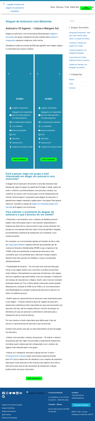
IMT (11, 359)
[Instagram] (7, 393)
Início (53, 7)
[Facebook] (3, 393)
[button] (9, 74)
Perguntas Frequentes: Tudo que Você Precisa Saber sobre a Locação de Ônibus (79, 36)
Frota (67, 7)
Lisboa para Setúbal (16, 245)
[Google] (3, 396)
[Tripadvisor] (20, 393)
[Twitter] (10, 393)
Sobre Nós (74, 7)
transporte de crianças (16, 356)
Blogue (71, 79)
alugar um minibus (39, 204)
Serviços (59, 7)
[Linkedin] (17, 393)
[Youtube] (13, 393)
